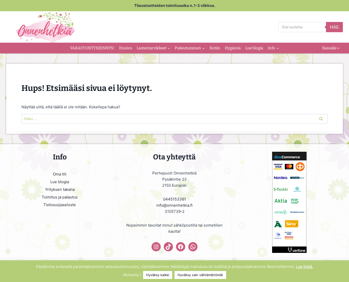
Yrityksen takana (60, 189)
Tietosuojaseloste (59, 204)
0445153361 (174, 199)
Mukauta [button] (130, 274)
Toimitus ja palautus (60, 197)
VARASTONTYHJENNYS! (92, 48)
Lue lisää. (304, 266)
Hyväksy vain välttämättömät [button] (200, 275)
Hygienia (233, 48)
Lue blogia (254, 48)
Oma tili (59, 174)
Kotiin (215, 48)
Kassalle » (330, 48)
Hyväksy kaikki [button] (157, 275)
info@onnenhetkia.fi (174, 205)
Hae (334, 27)
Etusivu (125, 48)
